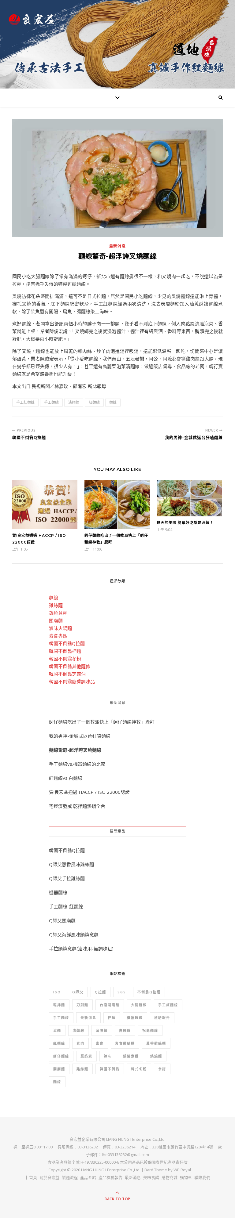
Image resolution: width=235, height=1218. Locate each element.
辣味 (108, 1056)
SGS (122, 992)
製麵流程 (70, 1177)
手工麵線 (51, 402)
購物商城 (169, 1177)
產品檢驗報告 (110, 1177)
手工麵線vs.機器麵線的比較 (77, 764)
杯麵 (112, 1017)
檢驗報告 (162, 1017)
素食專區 (58, 636)
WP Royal (182, 1170)
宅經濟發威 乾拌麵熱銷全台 (77, 806)
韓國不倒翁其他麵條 (69, 666)
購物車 (186, 1177)
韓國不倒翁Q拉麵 (67, 643)
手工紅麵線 (25, 402)
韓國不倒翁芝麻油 (67, 674)
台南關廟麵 (110, 1005)
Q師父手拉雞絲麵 (67, 878)
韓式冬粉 (139, 1069)
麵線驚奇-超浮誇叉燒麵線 (75, 750)
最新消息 (117, 246)
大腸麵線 (139, 1005)
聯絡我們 (202, 1177)
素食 (100, 1043)
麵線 (113, 402)
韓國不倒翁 (110, 1069)
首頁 (33, 1177)
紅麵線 (94, 402)
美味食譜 (151, 1177)
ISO (57, 992)
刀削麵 (82, 1005)
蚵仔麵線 (61, 1056)
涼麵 (57, 1030)
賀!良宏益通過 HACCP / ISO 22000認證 (89, 792)
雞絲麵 (56, 605)
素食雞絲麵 (125, 1043)
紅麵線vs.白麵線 (65, 778)
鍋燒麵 (156, 1056)
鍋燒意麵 (58, 613)
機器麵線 (58, 892)
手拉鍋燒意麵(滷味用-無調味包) (81, 948)
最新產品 (117, 831)
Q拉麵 (100, 992)
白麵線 (125, 1030)
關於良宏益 (49, 1177)
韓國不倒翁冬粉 (65, 659)
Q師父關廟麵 (62, 920)
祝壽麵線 (150, 1030)
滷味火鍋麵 (60, 628)
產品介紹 (88, 1177)
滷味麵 (102, 1030)
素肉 (80, 1043)
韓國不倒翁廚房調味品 (72, 681)
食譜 (162, 1069)
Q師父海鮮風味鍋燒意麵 (74, 934)
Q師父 (78, 992)
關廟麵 (56, 620)
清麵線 (73, 402)
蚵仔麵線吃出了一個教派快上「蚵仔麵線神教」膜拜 (102, 722)
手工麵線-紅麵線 (66, 906)
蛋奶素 (86, 1056)
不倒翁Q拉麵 (149, 992)
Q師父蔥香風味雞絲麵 (71, 864)
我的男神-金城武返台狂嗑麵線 (79, 736)
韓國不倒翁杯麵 (65, 651)
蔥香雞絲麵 (156, 1043)
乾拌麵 (59, 1005)
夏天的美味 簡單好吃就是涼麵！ (185, 522)
